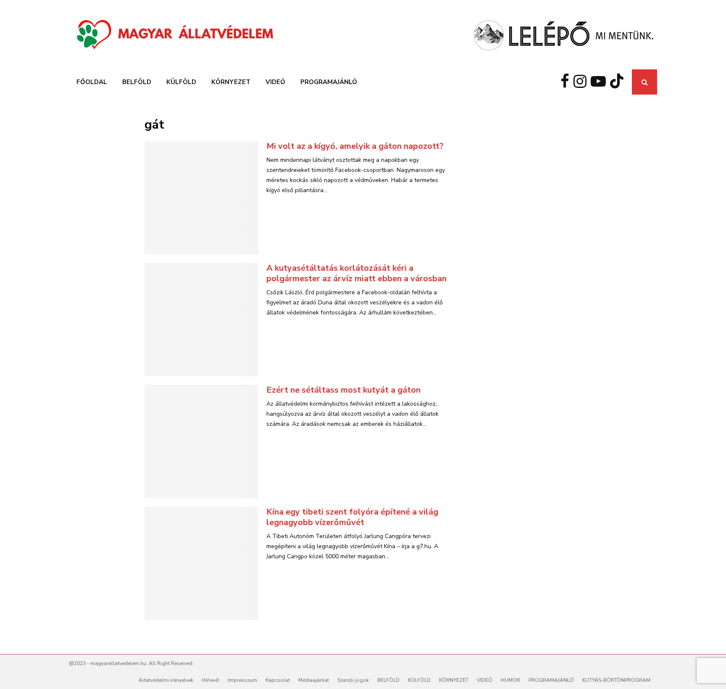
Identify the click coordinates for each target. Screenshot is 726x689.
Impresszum (242, 680)
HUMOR (510, 680)
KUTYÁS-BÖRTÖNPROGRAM (616, 680)
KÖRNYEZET (230, 82)
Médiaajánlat (313, 680)
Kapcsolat (278, 680)
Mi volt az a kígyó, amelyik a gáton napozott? (355, 146)
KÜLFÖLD (181, 82)
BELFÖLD (136, 82)
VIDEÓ (275, 82)
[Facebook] (566, 82)
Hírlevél (210, 680)
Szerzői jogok (353, 680)
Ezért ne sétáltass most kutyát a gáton (343, 390)
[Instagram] (582, 82)
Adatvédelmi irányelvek (166, 680)
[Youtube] (600, 82)
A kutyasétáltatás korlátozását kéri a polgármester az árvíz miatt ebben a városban (356, 273)
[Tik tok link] (619, 82)
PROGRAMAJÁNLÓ (328, 82)
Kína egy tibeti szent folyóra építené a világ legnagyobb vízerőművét (352, 517)
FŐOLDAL (91, 82)
